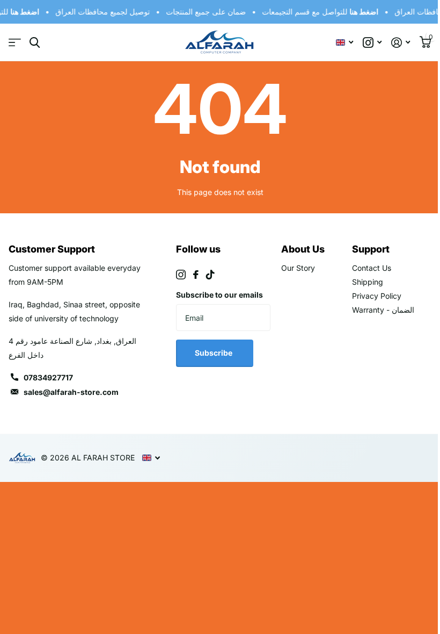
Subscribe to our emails (219, 294)
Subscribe (214, 352)
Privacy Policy (376, 295)
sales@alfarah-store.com (71, 392)
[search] (35, 43)
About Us (303, 249)
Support (371, 249)
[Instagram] (181, 274)
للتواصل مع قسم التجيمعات (318, 11)
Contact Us (371, 267)
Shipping (367, 281)
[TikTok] (210, 274)
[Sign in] (400, 43)
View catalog (15, 42)
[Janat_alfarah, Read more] (372, 43)
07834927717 (48, 377)
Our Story (298, 267)
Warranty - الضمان (383, 309)
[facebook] (196, 274)
